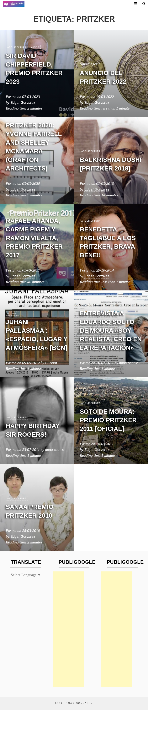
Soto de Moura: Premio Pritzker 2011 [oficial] (108, 420)
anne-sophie (128, 362)
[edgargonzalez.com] (13, 4)
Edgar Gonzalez (22, 102)
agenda (12, 313)
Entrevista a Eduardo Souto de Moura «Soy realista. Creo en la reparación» (111, 330)
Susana (51, 362)
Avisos (34, 47)
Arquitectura (16, 47)
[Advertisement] (68, 629)
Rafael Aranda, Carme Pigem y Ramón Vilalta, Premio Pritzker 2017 (34, 238)
